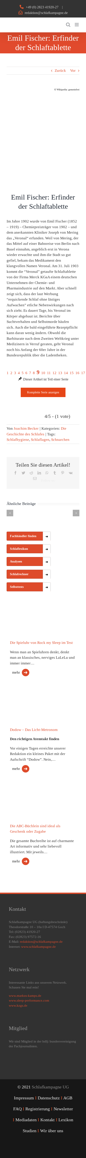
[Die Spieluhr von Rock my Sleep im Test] (29, 620)
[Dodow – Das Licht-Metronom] (29, 700)
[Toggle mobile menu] (77, 24)
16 (77, 373)
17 (83, 373)
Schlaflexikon (19, 548)
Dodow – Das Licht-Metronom (34, 730)
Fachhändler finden (23, 536)
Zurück (60, 70)
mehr (16, 672)
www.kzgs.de (18, 1005)
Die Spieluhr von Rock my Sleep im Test (41, 643)
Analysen (16, 561)
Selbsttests (17, 587)
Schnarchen (60, 440)
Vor (73, 70)
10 (43, 373)
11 (49, 373)
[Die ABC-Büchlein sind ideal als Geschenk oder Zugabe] (29, 798)
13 (60, 373)
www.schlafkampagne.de (38, 946)
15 (72, 373)
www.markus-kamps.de (25, 995)
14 (66, 373)
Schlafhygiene (18, 440)
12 (54, 373)
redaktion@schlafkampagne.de (46, 13)
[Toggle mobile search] (68, 24)
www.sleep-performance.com (29, 1000)
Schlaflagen (40, 440)
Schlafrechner (19, 574)
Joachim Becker (26, 428)
